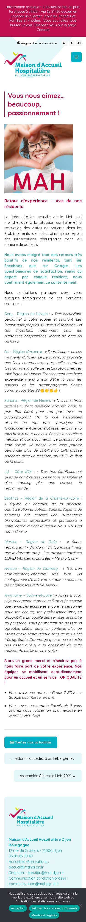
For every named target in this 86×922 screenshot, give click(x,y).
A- (64, 43)
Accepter (18, 908)
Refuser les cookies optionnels (54, 908)
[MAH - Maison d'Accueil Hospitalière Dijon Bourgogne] (33, 64)
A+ (79, 43)
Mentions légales (44, 915)
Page (35, 715)
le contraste (39, 43)
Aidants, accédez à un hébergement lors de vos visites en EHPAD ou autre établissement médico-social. (46, 758)
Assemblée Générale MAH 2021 (48, 775)
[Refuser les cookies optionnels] (80, 905)
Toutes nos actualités (33, 742)
